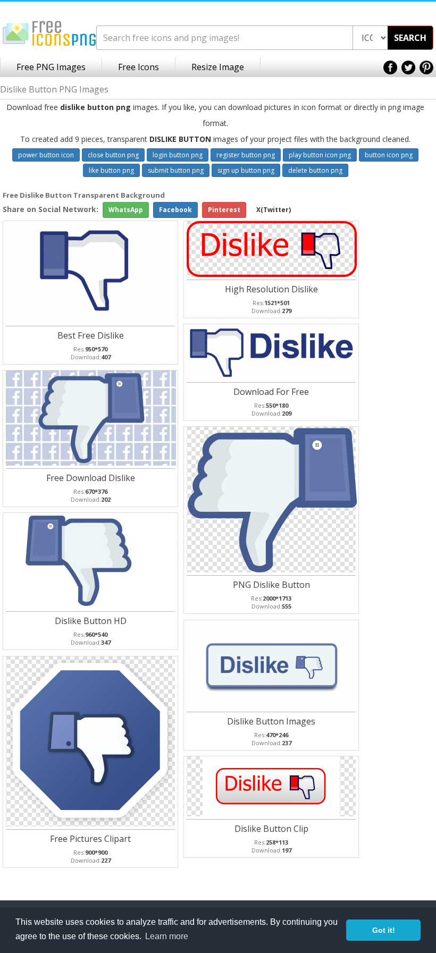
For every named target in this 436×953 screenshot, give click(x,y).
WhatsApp (125, 209)
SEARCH (410, 38)
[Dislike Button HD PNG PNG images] (91, 559)
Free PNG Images (51, 67)
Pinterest (224, 209)
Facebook (175, 209)
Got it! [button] (383, 930)
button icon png (389, 154)
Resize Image (217, 67)
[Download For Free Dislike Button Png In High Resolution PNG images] (272, 350)
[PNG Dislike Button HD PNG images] (272, 498)
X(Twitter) (273, 209)
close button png (113, 154)
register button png (245, 154)
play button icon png (320, 154)
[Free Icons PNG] (49, 33)
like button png (111, 170)
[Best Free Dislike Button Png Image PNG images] (91, 271)
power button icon (46, 154)
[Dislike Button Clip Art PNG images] (271, 785)
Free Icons (138, 67)
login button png (178, 154)
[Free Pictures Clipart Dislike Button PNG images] (91, 740)
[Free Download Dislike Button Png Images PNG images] (91, 417)
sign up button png (245, 170)
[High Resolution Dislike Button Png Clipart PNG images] (272, 248)
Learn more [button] (166, 936)
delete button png (315, 170)
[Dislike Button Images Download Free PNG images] (272, 664)
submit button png (176, 170)
